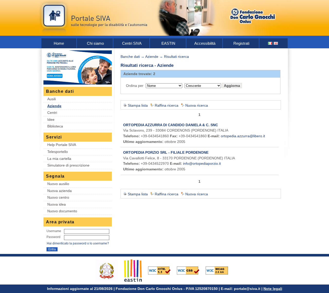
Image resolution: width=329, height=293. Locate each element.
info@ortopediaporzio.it (202, 163)
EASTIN (168, 43)
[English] (276, 43)
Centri (52, 113)
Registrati (241, 43)
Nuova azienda (59, 191)
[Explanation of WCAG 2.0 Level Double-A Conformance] (219, 270)
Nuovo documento (62, 211)
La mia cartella (59, 159)
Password (53, 237)
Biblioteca (55, 126)
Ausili (51, 99)
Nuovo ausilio (58, 184)
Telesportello (57, 152)
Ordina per (134, 86)
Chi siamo (95, 43)
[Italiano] (270, 43)
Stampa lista (138, 105)
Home (59, 43)
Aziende (54, 106)
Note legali (272, 289)
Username (54, 231)
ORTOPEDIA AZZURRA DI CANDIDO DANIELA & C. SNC (170, 125)
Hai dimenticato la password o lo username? (78, 243)
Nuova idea (56, 204)
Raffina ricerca (166, 105)
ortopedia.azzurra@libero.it (243, 136)
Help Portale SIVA (61, 145)
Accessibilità (204, 43)
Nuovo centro (58, 197)
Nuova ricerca (196, 105)
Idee (50, 119)
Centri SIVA (132, 43)
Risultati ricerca (176, 56)
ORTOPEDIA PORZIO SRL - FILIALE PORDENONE (165, 152)
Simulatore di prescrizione (68, 165)
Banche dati (130, 56)
